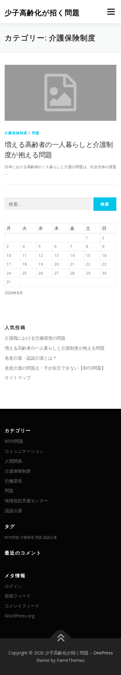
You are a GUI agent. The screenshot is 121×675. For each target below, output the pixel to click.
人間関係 (13, 461)
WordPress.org (19, 616)
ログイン (13, 586)
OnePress (103, 653)
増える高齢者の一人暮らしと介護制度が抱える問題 (55, 348)
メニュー (110, 11)
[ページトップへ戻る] (61, 638)
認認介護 (13, 510)
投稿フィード (18, 596)
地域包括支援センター (26, 500)
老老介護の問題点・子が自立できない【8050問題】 (55, 368)
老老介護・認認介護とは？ (31, 358)
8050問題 (14, 441)
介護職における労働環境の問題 (35, 338)
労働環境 (13, 481)
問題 (35, 132)
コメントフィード (22, 606)
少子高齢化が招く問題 (42, 12)
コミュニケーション (24, 451)
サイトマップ (18, 377)
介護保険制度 (16, 132)
